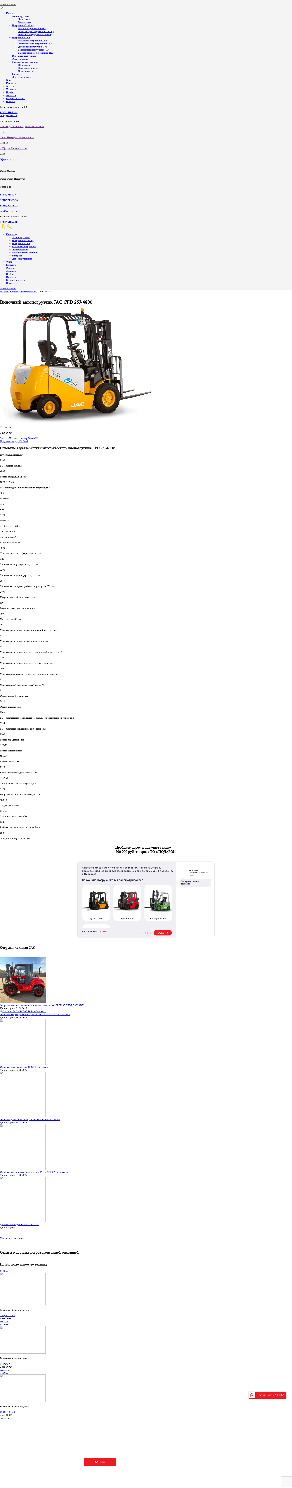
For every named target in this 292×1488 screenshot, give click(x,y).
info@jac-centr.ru (8, 115)
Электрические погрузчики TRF (35, 43)
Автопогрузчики (21, 16)
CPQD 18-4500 (7, 1315)
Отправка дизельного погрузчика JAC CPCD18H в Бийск (30, 1119)
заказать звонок (8, 4)
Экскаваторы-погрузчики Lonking (36, 31)
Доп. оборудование (22, 77)
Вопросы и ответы (15, 98)
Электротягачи (26, 71)
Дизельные (24, 19)
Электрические (20, 58)
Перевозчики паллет (29, 68)
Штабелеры (24, 64)
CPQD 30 (5, 1363)
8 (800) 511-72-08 (8, 222)
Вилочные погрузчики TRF (32, 40)
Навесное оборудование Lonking (35, 34)
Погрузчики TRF (21, 37)
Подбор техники (100, 1462)
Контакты (11, 83)
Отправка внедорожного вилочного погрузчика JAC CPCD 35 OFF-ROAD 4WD (42, 1005)
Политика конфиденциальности (259, 1464)
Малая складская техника (25, 61)
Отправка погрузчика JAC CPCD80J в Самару (24, 1066)
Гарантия (126, 1459)
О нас (9, 80)
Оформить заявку (9, 159)
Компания (248, 1435)
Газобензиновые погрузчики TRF (35, 52)
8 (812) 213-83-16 (9, 200)
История (246, 1459)
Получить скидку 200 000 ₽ (23, 438)
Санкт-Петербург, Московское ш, (17, 137)
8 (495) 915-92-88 (9, 194)
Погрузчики (209, 1435)
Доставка (11, 89)
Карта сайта (19, 1473)
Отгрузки (11, 95)
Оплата (10, 86)
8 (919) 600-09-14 (9, 205)
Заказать (4, 438)
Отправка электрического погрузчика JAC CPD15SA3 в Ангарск (34, 1171)
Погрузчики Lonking (23, 25)
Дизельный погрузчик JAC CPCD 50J (19, 1224)
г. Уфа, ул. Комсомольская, (14, 148)
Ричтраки (17, 74)
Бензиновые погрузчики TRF (33, 49)
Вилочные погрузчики (24, 55)
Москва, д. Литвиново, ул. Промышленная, (22, 126)
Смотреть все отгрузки (12, 1238)
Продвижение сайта (24, 1478)
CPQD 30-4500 (7, 1412)
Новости (10, 101)
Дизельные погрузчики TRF (33, 46)
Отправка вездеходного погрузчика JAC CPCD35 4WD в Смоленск (35, 1014)
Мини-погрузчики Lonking (32, 28)
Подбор (10, 92)
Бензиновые (24, 22)
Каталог (10, 13)
